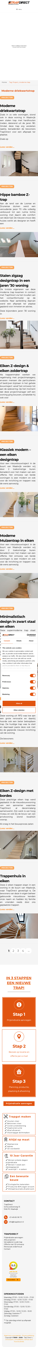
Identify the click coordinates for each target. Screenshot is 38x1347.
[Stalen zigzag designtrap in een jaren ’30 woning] (19, 335)
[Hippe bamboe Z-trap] (19, 244)
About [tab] (31, 641)
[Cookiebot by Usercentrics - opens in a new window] (27, 635)
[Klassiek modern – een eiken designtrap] (19, 504)
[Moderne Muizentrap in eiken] (19, 585)
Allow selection (19, 710)
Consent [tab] (7, 641)
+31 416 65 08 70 (15, 1217)
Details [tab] (19, 641)
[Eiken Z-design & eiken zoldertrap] (19, 419)
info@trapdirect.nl (16, 1222)
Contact (7, 1249)
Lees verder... (7, 147)
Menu (20, 9)
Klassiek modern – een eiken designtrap (15, 455)
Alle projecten (10, 1240)
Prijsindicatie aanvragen (19, 1103)
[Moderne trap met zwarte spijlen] (19, 760)
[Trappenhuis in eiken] (19, 926)
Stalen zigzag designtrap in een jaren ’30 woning (15, 281)
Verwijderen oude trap (13, 1242)
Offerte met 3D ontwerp (14, 1244)
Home (4, 82)
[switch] (33, 681)
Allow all (19, 703)
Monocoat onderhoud (13, 1247)
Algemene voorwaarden (12, 1335)
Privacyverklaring (28, 1335)
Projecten (7, 98)
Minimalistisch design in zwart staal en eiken (17, 622)
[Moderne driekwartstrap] (19, 163)
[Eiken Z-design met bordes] (19, 845)
